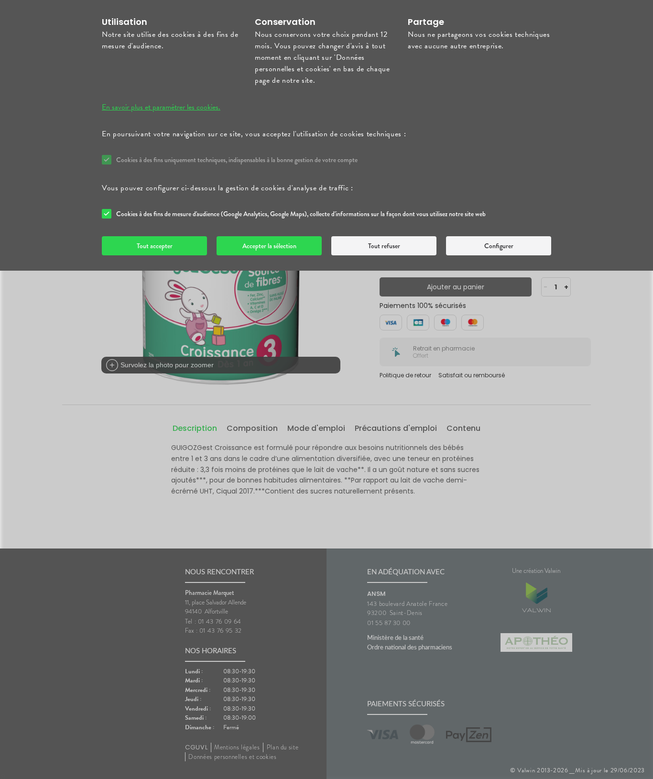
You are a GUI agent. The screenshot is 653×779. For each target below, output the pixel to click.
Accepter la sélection (269, 246)
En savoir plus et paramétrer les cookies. (161, 107)
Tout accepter (155, 246)
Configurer (498, 246)
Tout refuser (384, 246)
